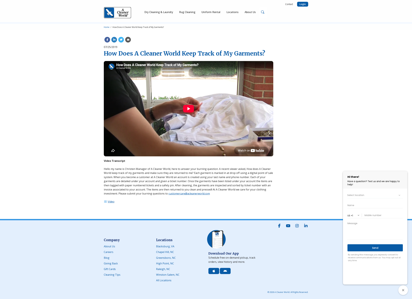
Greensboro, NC (166, 257)
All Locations (163, 280)
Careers (108, 251)
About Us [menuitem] (250, 12)
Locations (164, 240)
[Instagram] (297, 226)
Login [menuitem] (303, 4)
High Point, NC (165, 263)
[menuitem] (187, 12)
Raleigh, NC (163, 268)
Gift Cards (110, 268)
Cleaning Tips (112, 274)
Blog (106, 257)
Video (111, 201)
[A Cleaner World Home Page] (117, 12)
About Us (109, 246)
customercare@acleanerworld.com (189, 193)
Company (112, 240)
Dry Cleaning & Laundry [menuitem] (158, 12)
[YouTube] (288, 226)
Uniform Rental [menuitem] (210, 12)
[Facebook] (279, 226)
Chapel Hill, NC (165, 251)
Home (106, 27)
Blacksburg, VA (165, 246)
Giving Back (111, 263)
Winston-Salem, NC (167, 274)
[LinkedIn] (305, 226)
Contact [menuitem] (289, 4)
